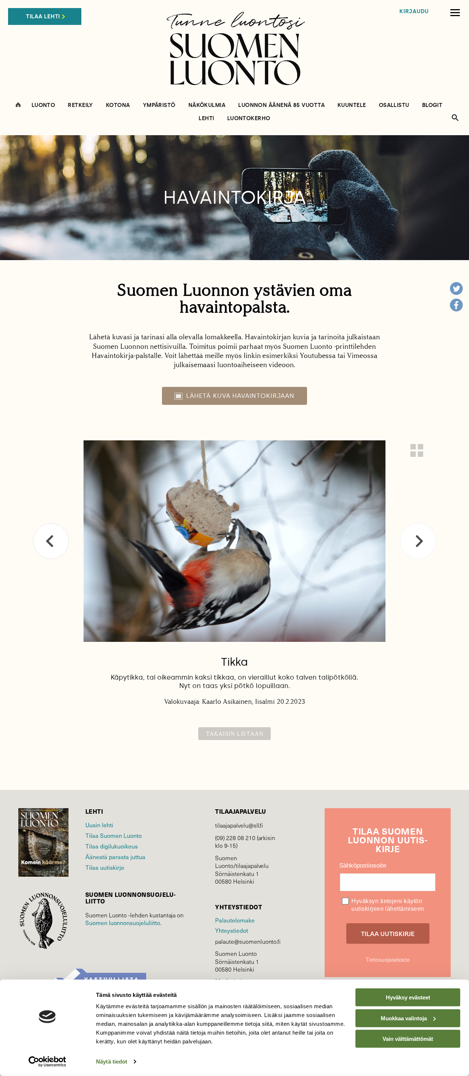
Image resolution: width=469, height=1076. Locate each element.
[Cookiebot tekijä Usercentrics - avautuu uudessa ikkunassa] (47, 1061)
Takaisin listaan (234, 733)
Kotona (118, 105)
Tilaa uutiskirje (104, 867)
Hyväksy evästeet (408, 997)
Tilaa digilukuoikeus (111, 846)
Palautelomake (234, 920)
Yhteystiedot (231, 930)
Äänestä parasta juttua (115, 856)
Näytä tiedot (111, 1061)
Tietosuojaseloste (388, 959)
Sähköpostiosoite (362, 865)
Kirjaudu (414, 11)
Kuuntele (351, 105)
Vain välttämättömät (408, 1039)
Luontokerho (248, 118)
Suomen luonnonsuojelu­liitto (122, 922)
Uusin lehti (99, 824)
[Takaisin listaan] (416, 450)
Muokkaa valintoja (404, 1018)
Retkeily (80, 105)
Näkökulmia (207, 105)
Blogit (432, 105)
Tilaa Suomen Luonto (113, 835)
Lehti (206, 118)
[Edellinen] (51, 541)
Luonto (43, 105)
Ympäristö (159, 105)
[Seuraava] (418, 541)
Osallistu (394, 105)
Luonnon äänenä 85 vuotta (281, 105)
